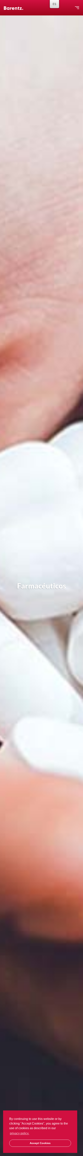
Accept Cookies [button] (40, 1143)
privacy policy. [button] (19, 1133)
